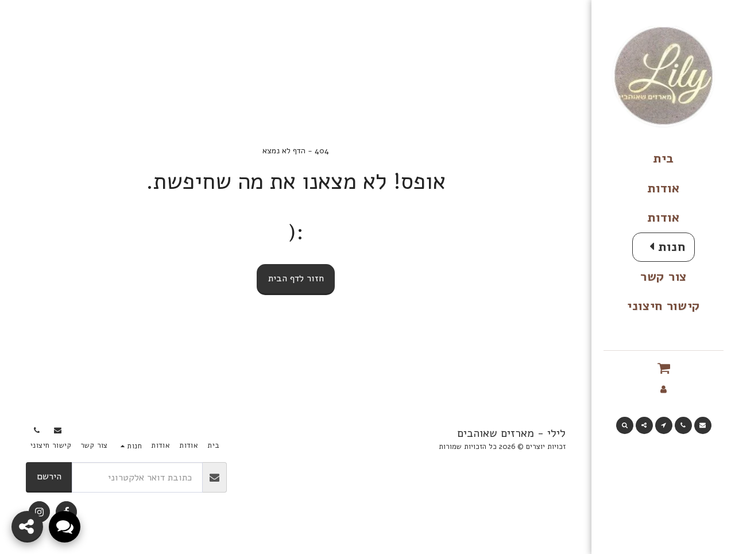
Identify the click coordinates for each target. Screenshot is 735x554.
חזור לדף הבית (296, 278)
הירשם (49, 476)
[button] (663, 368)
